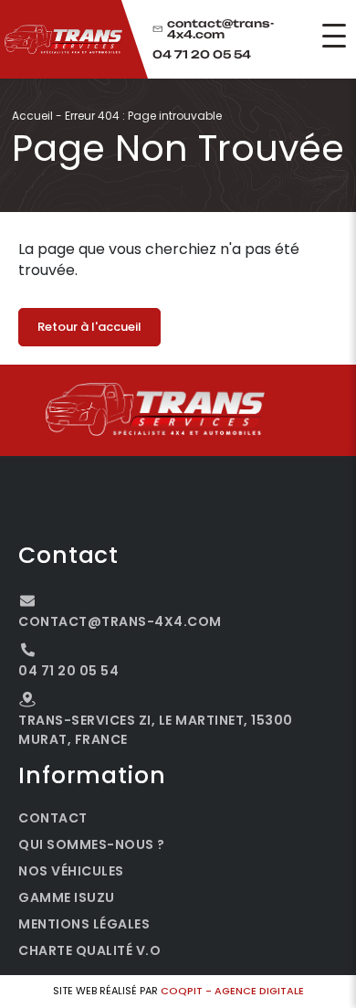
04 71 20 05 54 (201, 54)
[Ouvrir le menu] (334, 35)
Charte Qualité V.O (89, 950)
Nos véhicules (71, 871)
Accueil (32, 115)
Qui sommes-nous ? (91, 844)
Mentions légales (84, 924)
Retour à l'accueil (89, 326)
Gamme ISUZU (66, 897)
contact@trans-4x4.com (220, 29)
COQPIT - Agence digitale (232, 990)
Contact (53, 818)
